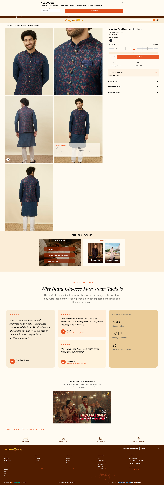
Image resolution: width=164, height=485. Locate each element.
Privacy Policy (100, 468)
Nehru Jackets (7, 464)
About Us (68, 458)
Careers (68, 462)
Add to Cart (138, 57)
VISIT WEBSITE (94, 10)
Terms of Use (100, 466)
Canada (7, 482)
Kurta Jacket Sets (7, 460)
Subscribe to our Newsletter (130, 448)
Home (7, 25)
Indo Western (6, 467)
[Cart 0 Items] (159, 20)
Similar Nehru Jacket (13, 429)
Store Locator (69, 464)
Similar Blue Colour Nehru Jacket (33, 429)
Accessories (6, 478)
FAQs (99, 458)
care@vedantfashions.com (134, 458)
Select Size (112, 44)
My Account (37, 462)
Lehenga (5, 471)
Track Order (37, 458)
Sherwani (5, 469)
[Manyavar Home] (74, 20)
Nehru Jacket (17, 25)
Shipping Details (101, 460)
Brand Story (68, 460)
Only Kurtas (6, 462)
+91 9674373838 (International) (135, 462)
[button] (6, 20)
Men (11, 25)
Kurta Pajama (6, 458)
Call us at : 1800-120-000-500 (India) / (136, 460)
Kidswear (5, 475)
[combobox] (142, 20)
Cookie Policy (100, 470)
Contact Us (37, 460)
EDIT (156, 72)
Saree (5, 473)
